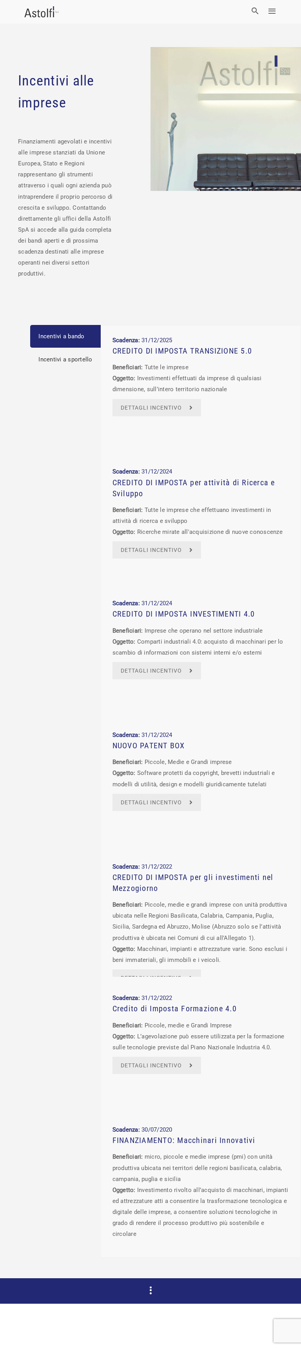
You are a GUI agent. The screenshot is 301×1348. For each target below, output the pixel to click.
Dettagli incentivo (151, 408)
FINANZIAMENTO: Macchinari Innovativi (184, 1140)
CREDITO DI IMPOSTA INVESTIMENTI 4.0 (183, 614)
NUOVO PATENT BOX (148, 745)
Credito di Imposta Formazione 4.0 (174, 1008)
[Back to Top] (283, 1330)
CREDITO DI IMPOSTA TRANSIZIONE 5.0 (182, 351)
